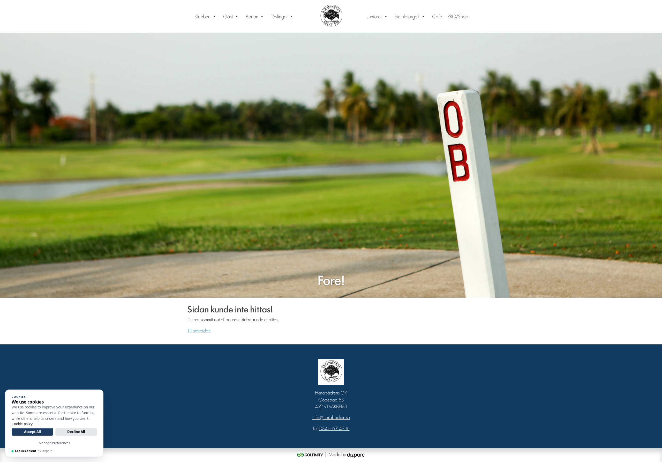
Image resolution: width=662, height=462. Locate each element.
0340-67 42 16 (334, 428)
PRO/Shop (457, 16)
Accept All (32, 431)
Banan (252, 16)
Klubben (202, 16)
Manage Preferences (54, 443)
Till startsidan (198, 330)
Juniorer (374, 16)
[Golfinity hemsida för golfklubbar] (310, 454)
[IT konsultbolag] (356, 454)
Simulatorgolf (407, 16)
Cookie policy (22, 424)
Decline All (76, 431)
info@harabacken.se (331, 417)
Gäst (228, 16)
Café (437, 16)
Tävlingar (279, 16)
